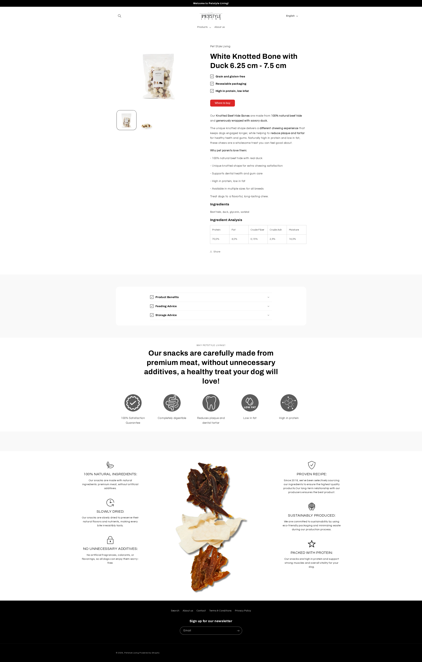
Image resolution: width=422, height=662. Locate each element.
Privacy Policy (243, 610)
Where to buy (222, 103)
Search (175, 610)
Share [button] (216, 251)
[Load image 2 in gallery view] (148, 120)
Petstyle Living (131, 653)
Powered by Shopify (149, 653)
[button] (119, 16)
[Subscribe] (238, 631)
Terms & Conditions (220, 610)
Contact (201, 610)
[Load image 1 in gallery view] (126, 120)
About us (188, 610)
